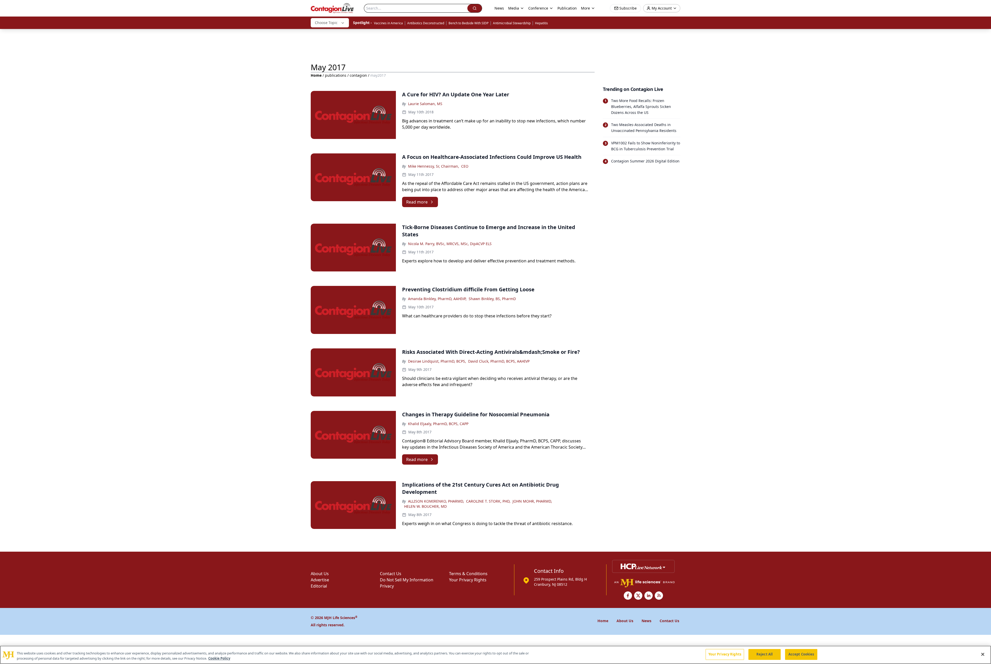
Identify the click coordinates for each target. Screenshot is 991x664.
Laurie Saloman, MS (425, 103)
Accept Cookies (801, 654)
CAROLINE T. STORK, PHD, (488, 501)
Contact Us (390, 573)
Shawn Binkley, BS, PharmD (492, 298)
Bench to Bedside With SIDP (469, 23)
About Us (320, 573)
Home (316, 75)
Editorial (319, 586)
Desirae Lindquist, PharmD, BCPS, (437, 361)
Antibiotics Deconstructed (425, 23)
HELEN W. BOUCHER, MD (425, 506)
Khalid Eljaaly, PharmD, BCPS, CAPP (438, 423)
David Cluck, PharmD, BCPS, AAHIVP (499, 361)
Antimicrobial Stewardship (512, 23)
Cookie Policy (219, 658)
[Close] (982, 654)
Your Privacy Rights (467, 580)
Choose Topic (326, 22)
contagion (358, 75)
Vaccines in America (388, 23)
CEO (464, 166)
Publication (567, 8)
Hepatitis (541, 23)
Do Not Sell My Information (406, 580)
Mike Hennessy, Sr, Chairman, (433, 166)
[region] (495, 655)
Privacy (387, 586)
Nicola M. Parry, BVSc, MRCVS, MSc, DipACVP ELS (450, 243)
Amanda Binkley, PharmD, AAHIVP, (437, 298)
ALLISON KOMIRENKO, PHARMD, (436, 501)
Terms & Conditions (468, 573)
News (499, 8)
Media (513, 8)
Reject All (764, 654)
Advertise (320, 580)
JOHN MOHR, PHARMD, (532, 501)
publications (335, 75)
